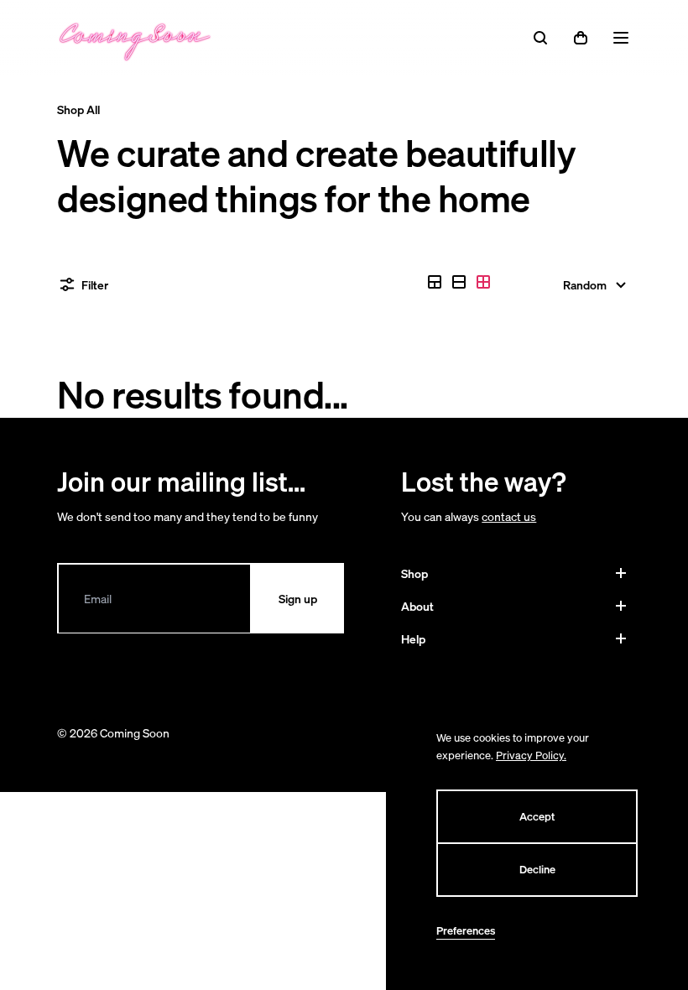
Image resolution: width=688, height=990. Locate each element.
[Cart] (581, 38)
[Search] (540, 38)
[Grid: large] (459, 282)
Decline (537, 869)
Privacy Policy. (531, 755)
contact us (509, 516)
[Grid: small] (483, 282)
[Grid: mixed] (435, 282)
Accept (537, 817)
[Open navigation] (621, 38)
